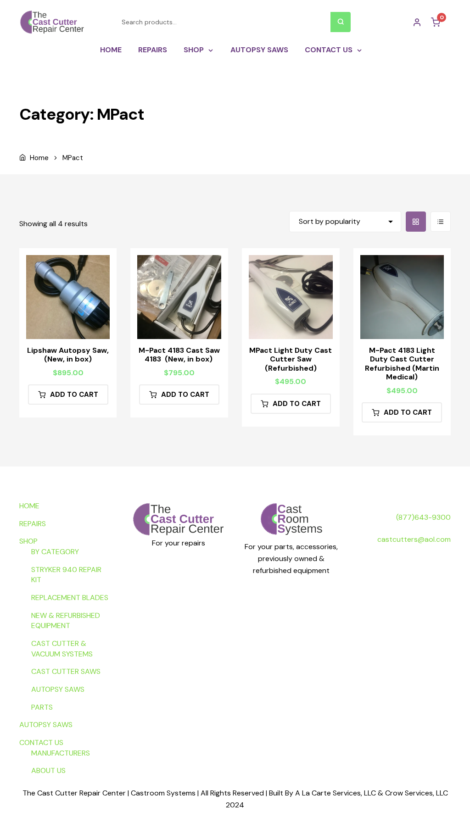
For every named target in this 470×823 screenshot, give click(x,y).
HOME (111, 50)
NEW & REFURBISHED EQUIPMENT (65, 621)
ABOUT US (48, 770)
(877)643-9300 (423, 517)
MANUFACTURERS (60, 753)
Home (39, 157)
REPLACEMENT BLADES (69, 597)
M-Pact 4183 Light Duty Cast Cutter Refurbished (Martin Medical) (402, 363)
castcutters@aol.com (414, 539)
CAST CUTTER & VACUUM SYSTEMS (62, 649)
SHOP (194, 50)
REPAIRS (152, 50)
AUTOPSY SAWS (259, 50)
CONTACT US (328, 50)
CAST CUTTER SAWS (66, 671)
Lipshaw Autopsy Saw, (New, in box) (68, 354)
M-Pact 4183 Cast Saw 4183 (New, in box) (179, 354)
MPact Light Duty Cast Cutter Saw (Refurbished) (290, 359)
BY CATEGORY (55, 551)
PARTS (42, 707)
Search (340, 22)
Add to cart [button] (74, 394)
